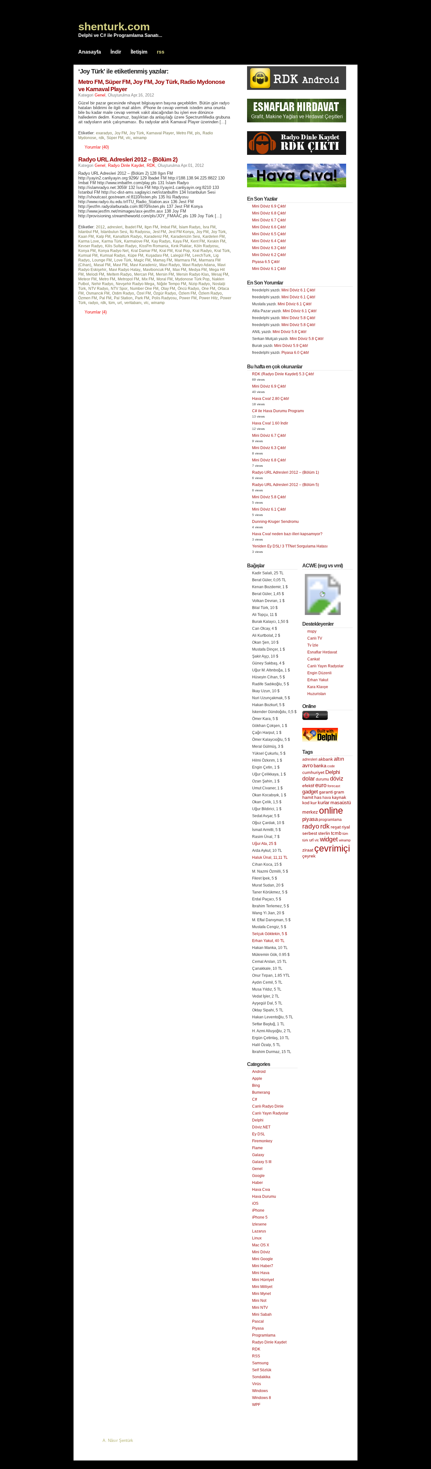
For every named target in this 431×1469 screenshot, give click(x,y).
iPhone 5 (260, 1217)
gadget (310, 792)
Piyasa (258, 1328)
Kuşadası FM (157, 255)
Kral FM (166, 251)
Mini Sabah (262, 1314)
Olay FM (168, 288)
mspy (311, 631)
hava (326, 797)
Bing (256, 1085)
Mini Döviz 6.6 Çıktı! (269, 227)
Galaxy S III (261, 1162)
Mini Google (262, 1259)
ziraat (307, 850)
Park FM (142, 298)
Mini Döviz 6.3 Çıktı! (269, 248)
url (119, 303)
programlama (330, 819)
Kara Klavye (317, 687)
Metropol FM (128, 279)
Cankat (313, 659)
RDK (151, 165)
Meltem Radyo (119, 274)
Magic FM (142, 260)
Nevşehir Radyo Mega (135, 284)
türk (305, 840)
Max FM (179, 269)
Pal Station (123, 298)
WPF (256, 1404)
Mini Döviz (261, 1252)
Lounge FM (102, 260)
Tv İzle (312, 645)
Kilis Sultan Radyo (121, 246)
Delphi (257, 1120)
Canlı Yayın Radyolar (270, 1113)
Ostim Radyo (123, 293)
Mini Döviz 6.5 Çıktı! (269, 234)
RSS (256, 1356)
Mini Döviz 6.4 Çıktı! (269, 241)
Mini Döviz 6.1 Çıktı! (269, 268)
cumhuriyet (313, 772)
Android (259, 1071)
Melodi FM (95, 274)
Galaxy (258, 1155)
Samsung (260, 1363)
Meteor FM (87, 279)
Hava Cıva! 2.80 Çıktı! (270, 398)
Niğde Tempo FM (171, 284)
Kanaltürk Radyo (127, 236)
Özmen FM (87, 298)
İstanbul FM (88, 232)
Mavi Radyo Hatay (124, 269)
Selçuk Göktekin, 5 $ (269, 934)
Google (258, 1175)
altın (339, 759)
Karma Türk (111, 241)
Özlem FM (187, 293)
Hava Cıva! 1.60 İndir (270, 423)
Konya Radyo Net (113, 251)
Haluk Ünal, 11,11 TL (270, 857)
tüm (112, 303)
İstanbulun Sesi (114, 232)
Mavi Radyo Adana (198, 265)
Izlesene (259, 1224)
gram (339, 792)
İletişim (139, 52)
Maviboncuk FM (156, 269)
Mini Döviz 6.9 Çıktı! (269, 206)
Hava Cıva (261, 1189)
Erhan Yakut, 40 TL (268, 941)
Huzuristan (316, 694)
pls (197, 133)
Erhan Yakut (317, 680)
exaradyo (104, 133)
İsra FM (209, 227)
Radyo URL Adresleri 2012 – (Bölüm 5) (285, 485)
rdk (101, 138)
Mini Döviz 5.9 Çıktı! (291, 345)
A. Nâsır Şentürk (118, 1440)
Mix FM (148, 279)
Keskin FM (216, 241)
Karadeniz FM (156, 236)
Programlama (263, 1335)
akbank (325, 759)
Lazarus (259, 1231)
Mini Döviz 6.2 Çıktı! (269, 255)
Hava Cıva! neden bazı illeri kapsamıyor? (287, 534)
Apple (257, 1078)
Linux (257, 1238)
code (331, 766)
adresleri (114, 227)
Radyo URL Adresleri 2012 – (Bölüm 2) (127, 159)
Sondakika (261, 1377)
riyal (346, 826)
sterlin (324, 833)
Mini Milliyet (262, 1287)
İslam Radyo (189, 227)
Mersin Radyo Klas (192, 274)
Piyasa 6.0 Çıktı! (295, 352)
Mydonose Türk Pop (192, 279)
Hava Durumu (264, 1196)
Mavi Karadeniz (143, 265)
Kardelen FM (214, 236)
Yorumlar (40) (97, 147)
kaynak (339, 797)
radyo (93, 303)
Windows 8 (261, 1398)
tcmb (336, 833)
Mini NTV (260, 1307)
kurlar (323, 802)
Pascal (258, 1321)
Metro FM (184, 133)
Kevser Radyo (90, 246)
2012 (100, 227)
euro (321, 785)
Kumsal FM (87, 255)
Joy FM (121, 133)
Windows (260, 1391)
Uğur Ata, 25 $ (264, 843)
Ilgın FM (151, 227)
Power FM (188, 298)
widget (329, 839)
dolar (308, 778)
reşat (336, 827)
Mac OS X (260, 1245)
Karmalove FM (136, 241)
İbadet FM (133, 227)
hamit (307, 797)
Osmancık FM (97, 293)
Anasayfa (89, 52)
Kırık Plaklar (181, 246)
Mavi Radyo (169, 265)
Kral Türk (222, 251)
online (331, 810)
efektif (308, 785)
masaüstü (340, 802)
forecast (334, 786)
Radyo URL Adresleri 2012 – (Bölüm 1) (285, 472)
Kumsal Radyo (112, 255)
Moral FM (164, 279)
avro (307, 765)
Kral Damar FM (144, 251)
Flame (257, 1148)
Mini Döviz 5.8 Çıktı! (298, 318)
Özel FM (144, 293)
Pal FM (105, 298)
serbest (309, 833)
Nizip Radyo (199, 284)
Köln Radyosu (206, 246)
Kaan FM (86, 236)
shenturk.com (114, 26)
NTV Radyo (98, 288)
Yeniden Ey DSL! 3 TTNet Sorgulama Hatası (290, 546)
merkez (310, 812)
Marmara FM (185, 260)
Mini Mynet (261, 1293)
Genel (100, 95)
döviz (336, 778)
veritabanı (132, 303)
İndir (115, 52)
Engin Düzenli (319, 673)
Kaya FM (180, 241)
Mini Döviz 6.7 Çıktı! (269, 220)
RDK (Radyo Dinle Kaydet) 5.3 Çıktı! (283, 374)
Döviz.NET (261, 1127)
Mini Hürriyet (263, 1280)
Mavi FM (120, 265)
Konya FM (87, 251)
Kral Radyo (202, 251)
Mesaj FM (219, 274)
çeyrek (309, 856)
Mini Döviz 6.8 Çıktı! (269, 213)
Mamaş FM (162, 260)
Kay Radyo (160, 241)
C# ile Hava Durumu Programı (278, 411)
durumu (322, 779)
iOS (255, 1203)
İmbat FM (168, 227)
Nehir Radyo (102, 284)
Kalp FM (103, 236)
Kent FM (198, 241)
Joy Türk (136, 133)
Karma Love (88, 241)
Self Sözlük (261, 1370)
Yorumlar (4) (96, 312)
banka (320, 765)
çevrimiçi (332, 848)
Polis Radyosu (164, 298)
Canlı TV (314, 638)
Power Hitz (208, 298)
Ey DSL (258, 1134)
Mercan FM (143, 274)
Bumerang (261, 1092)
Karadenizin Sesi (185, 236)
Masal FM (102, 265)
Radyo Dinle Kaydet (126, 165)
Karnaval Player (160, 133)
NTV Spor (119, 288)
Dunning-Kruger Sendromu (275, 521)
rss (160, 52)
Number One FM (144, 288)
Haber (257, 1182)
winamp (140, 138)
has (318, 797)
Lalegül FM (180, 255)
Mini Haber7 (262, 1266)
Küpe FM (135, 255)
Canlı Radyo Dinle (268, 1106)
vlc (128, 138)
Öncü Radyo (188, 288)
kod (306, 802)
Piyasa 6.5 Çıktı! (266, 262)
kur (313, 802)
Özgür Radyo (164, 293)
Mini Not (259, 1300)
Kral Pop (182, 251)
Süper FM (115, 138)
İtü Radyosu (140, 232)
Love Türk (122, 260)
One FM (208, 288)
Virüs (256, 1384)
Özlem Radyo (210, 293)
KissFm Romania (153, 246)
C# (254, 1099)
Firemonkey (262, 1141)
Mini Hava (260, 1273)
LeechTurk (201, 255)
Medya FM (198, 269)
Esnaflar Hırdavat (322, 652)
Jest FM (159, 232)
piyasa (310, 819)
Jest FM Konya (181, 232)
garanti (326, 792)
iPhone (258, 1210)
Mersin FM (165, 274)
